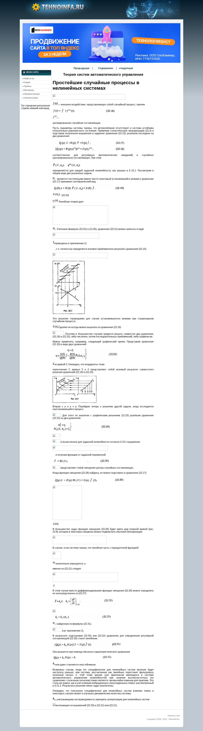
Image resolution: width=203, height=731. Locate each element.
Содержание (105, 68)
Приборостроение (32, 94)
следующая (126, 68)
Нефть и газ (29, 79)
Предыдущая (82, 68)
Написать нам (174, 716)
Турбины (27, 86)
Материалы (29, 90)
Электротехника (31, 98)
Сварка (27, 82)
